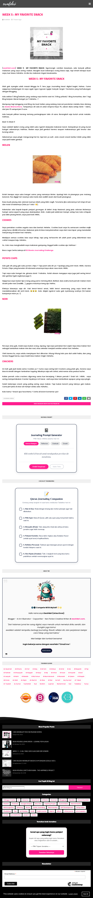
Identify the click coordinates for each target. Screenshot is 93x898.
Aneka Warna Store (13, 107)
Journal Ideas (8, 398)
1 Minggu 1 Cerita (9, 800)
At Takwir (78, 680)
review (34, 815)
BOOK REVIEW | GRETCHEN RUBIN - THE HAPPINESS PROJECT (33, 770)
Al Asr (69, 669)
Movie (28, 807)
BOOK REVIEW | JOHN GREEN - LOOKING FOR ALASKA (31, 741)
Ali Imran (7, 680)
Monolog (20, 807)
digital (51, 811)
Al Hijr (46, 673)
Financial (15, 804)
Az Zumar (17, 684)
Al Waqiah (80, 676)
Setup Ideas (80, 807)
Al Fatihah (7, 673)
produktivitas (16, 815)
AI (18, 800)
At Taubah (7, 684)
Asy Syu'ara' (67, 680)
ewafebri (7, 20)
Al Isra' (80, 673)
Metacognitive (9, 807)
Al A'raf (27, 669)
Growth (65, 443)
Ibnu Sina (38, 804)
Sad (70, 684)
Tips (15, 811)
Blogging (63, 800)
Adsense (25, 800)
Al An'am (43, 669)
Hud (35, 684)
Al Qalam (71, 676)
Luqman (51, 684)
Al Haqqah (29, 673)
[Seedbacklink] (26, 697)
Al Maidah (25, 676)
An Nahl (15, 680)
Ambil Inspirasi (38, 467)
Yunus (86, 684)
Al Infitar (54, 673)
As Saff (57, 680)
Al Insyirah (71, 673)
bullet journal (41, 811)
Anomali (54, 800)
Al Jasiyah (7, 676)
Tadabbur (77, 684)
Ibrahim (42, 684)
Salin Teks (57, 467)
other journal (68, 811)
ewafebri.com (9, 68)
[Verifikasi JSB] (54, 698)
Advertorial (35, 800)
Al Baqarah (77, 669)
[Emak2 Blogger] (67, 697)
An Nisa (42, 680)
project (26, 815)
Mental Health (76, 804)
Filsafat (6, 804)
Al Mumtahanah (48, 676)
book (32, 811)
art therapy (24, 811)
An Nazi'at (33, 680)
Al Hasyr (38, 673)
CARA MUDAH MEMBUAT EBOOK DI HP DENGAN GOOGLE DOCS (34, 761)
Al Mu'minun (35, 676)
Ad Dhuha (18, 669)
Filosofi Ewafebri (83, 800)
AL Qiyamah (8, 669)
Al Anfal (61, 669)
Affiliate (45, 800)
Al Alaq (35, 669)
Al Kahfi (16, 676)
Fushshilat (27, 684)
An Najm (24, 680)
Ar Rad (50, 680)
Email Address (10, 874)
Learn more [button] (73, 894)
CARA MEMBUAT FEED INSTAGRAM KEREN (27, 732)
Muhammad (61, 684)
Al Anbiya (52, 669)
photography (81, 811)
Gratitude (55, 443)
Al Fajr (86, 669)
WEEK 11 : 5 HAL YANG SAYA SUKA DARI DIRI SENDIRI (30, 751)
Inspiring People (50, 804)
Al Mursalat (61, 676)
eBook (59, 811)
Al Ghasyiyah (18, 673)
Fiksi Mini (72, 800)
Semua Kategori (31, 443)
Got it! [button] (85, 894)
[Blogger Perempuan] (40, 697)
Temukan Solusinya (46, 852)
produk (6, 815)
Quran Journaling (39, 807)
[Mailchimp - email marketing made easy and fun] (75, 886)
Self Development (67, 807)
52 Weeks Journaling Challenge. (40, 250)
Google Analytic (26, 804)
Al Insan (62, 673)
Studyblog (7, 811)
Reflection (44, 443)
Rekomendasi (53, 807)
